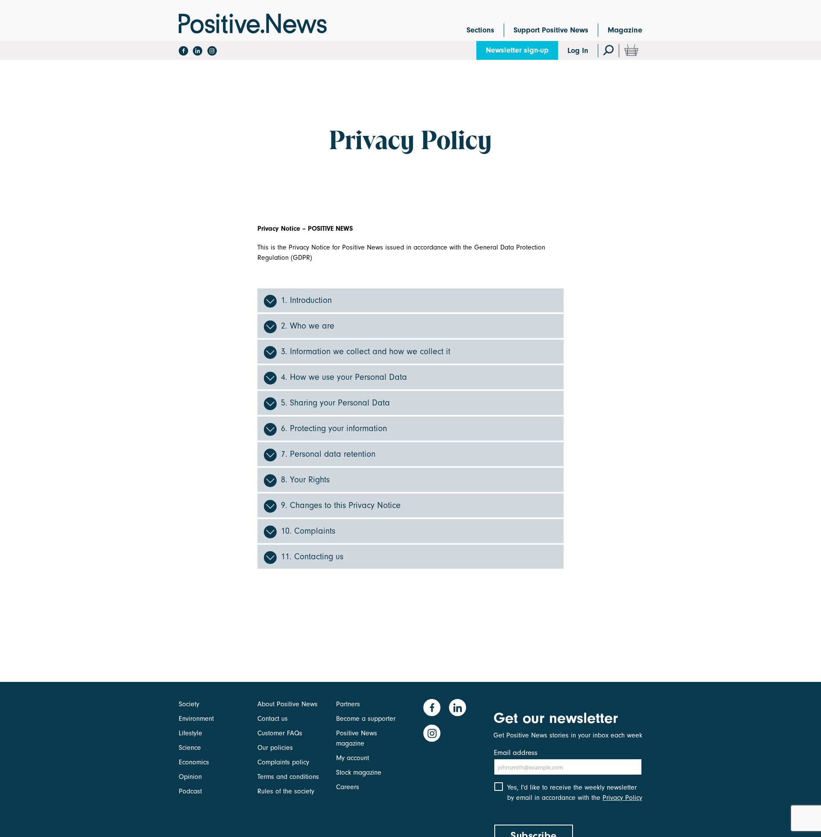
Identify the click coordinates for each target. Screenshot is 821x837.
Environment (196, 718)
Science (190, 748)
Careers (347, 787)
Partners (348, 704)
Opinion (190, 777)
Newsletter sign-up (517, 50)
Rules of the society (285, 791)
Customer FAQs (279, 733)
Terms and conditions (288, 777)
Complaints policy (283, 762)
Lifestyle (190, 733)
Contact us (272, 718)
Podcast (190, 791)
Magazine (625, 30)
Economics (194, 762)
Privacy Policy (622, 798)
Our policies (275, 748)
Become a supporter (366, 718)
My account (352, 758)
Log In (577, 50)
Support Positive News (551, 30)
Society (189, 704)
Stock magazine (358, 772)
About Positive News (287, 704)
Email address (515, 753)
